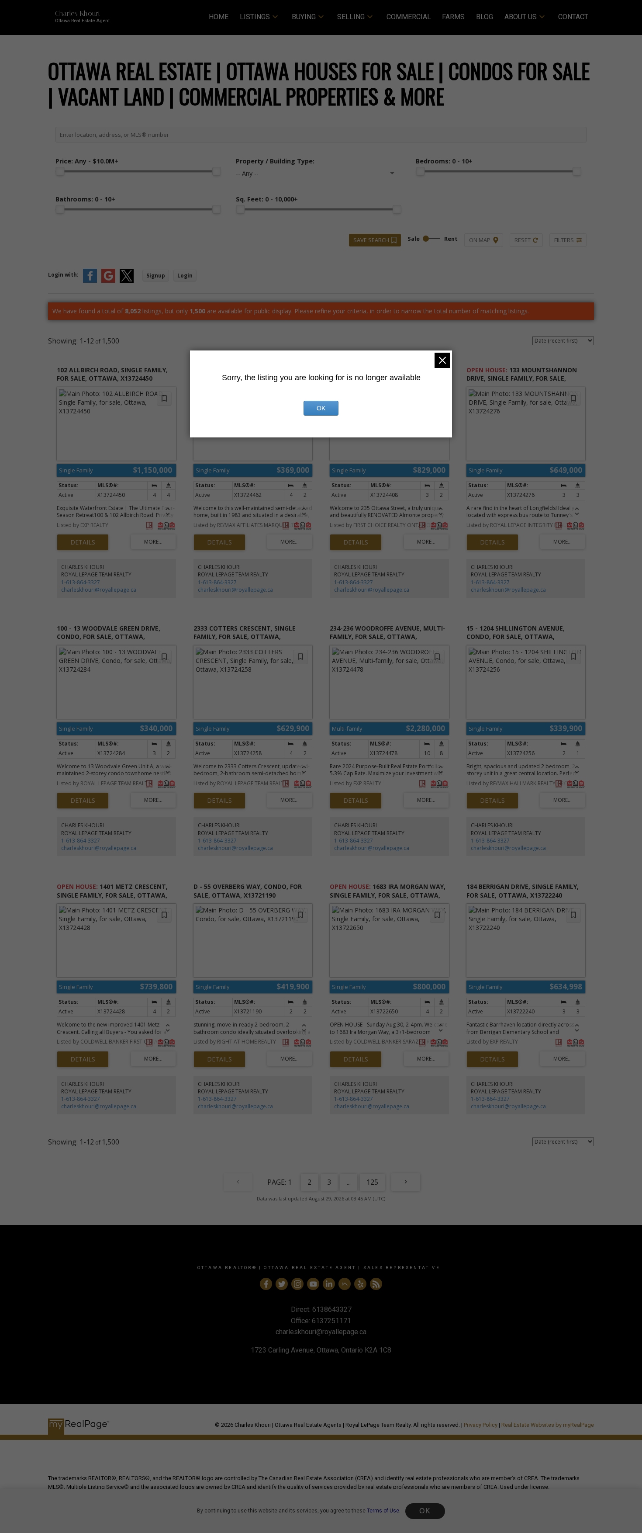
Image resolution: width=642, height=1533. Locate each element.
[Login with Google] (108, 280)
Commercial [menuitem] (409, 17)
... (349, 1182)
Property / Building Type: (275, 161)
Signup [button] (155, 275)
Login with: (63, 274)
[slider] (59, 171)
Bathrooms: (85, 199)
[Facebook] (266, 1284)
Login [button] (185, 275)
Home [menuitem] (218, 17)
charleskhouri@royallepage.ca (98, 589)
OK (425, 1511)
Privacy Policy (480, 1425)
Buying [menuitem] (304, 17)
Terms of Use (383, 1511)
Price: (86, 161)
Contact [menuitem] (573, 17)
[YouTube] (313, 1284)
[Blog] (376, 1284)
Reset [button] (522, 240)
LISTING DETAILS (82, 542)
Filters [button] (564, 240)
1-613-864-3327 (80, 582)
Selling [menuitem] (351, 17)
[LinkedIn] (329, 1284)
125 (372, 1182)
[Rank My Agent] (344, 1284)
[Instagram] (297, 1284)
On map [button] (479, 240)
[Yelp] (360, 1284)
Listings (255, 17)
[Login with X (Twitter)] (127, 280)
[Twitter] (282, 1284)
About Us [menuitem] (520, 17)
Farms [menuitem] (453, 17)
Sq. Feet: (267, 199)
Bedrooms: (444, 161)
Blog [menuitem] (484, 17)
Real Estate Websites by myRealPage (547, 1425)
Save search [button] (371, 240)
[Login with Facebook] (90, 280)
